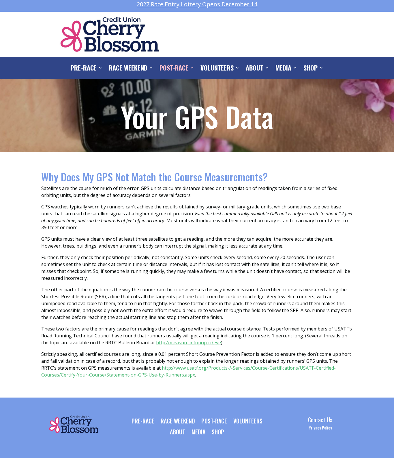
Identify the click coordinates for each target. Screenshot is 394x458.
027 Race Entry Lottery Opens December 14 (197, 4)
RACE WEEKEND (128, 69)
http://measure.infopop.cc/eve (188, 342)
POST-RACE (174, 69)
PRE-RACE (84, 69)
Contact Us (320, 419)
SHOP (310, 69)
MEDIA (283, 69)
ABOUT (254, 69)
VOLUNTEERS (217, 69)
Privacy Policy (320, 427)
